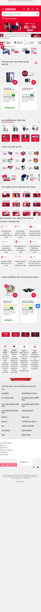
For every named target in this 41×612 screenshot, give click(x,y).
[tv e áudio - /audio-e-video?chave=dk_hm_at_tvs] (34, 257)
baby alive (25, 417)
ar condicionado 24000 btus (30, 399)
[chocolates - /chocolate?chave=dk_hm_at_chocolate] (20, 227)
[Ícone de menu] (3, 9)
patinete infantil (27, 411)
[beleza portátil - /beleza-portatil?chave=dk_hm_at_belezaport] (20, 257)
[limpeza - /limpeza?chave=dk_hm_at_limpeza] (6, 257)
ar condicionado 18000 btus (30, 405)
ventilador (5, 393)
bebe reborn (26, 435)
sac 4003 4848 (5, 443)
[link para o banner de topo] (20, 1)
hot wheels (6, 430)
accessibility (2, 47)
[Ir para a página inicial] (8, 464)
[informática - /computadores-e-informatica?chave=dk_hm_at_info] (6, 242)
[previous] (4, 86)
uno (3, 426)
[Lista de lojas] (28, 9)
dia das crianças (6, 450)
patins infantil (27, 430)
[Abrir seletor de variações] (14, 87)
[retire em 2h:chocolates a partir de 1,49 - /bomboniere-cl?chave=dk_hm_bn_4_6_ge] (33, 160)
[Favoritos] (32, 9)
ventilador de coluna (29, 393)
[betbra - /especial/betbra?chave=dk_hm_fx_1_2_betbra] (30, 177)
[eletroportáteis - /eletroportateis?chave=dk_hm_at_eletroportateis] (34, 242)
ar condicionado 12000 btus (10, 405)
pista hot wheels (28, 426)
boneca (4, 417)
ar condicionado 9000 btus (10, 411)
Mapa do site (20, 481)
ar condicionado (8, 398)
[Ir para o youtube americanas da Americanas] (38, 467)
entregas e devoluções (4, 453)
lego (3, 435)
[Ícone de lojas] (28, 9)
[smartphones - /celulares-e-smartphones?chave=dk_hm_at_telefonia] (6, 227)
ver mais (36, 62)
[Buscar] (36, 14)
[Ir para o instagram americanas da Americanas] (33, 467)
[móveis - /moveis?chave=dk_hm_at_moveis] (34, 227)
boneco (4, 421)
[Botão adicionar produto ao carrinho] (14, 300)
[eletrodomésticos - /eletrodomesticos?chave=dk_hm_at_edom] (20, 242)
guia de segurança (4, 446)
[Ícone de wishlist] (32, 9)
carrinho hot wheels (29, 421)
